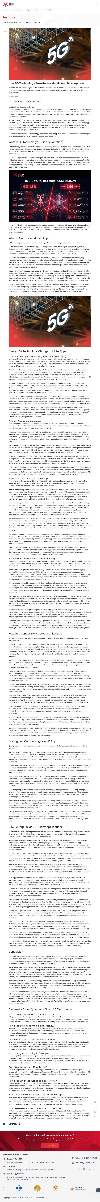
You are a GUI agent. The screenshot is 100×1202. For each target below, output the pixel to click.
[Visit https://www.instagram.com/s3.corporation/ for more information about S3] (79, 1169)
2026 (19, 1198)
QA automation (15, 900)
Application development (19, 840)
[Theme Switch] (98, 1190)
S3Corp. (64, 999)
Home (5, 10)
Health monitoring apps (19, 490)
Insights (28, 10)
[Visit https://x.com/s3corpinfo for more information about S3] (89, 1169)
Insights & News (16, 10)
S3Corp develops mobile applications (24, 832)
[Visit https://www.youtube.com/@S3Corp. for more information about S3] (84, 1169)
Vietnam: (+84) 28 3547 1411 (86, 1158)
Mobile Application (33, 101)
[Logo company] (9, 3)
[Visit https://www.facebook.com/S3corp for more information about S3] (74, 1169)
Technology (19, 101)
